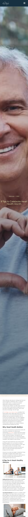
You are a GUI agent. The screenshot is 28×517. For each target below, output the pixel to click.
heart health (11, 432)
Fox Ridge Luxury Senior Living (10, 412)
